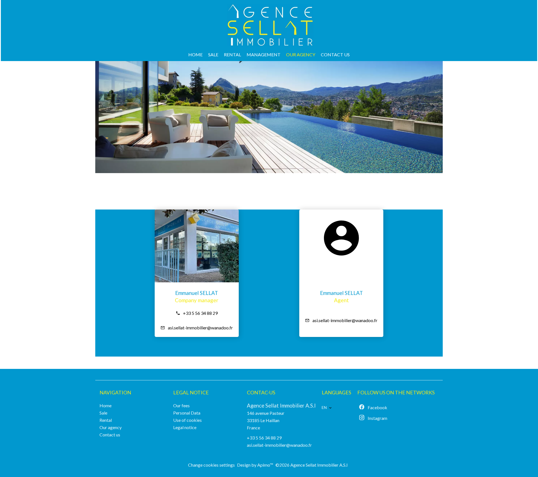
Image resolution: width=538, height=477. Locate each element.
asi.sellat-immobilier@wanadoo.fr (200, 327)
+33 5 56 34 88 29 (200, 313)
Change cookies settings (211, 464)
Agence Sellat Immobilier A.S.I (281, 405)
